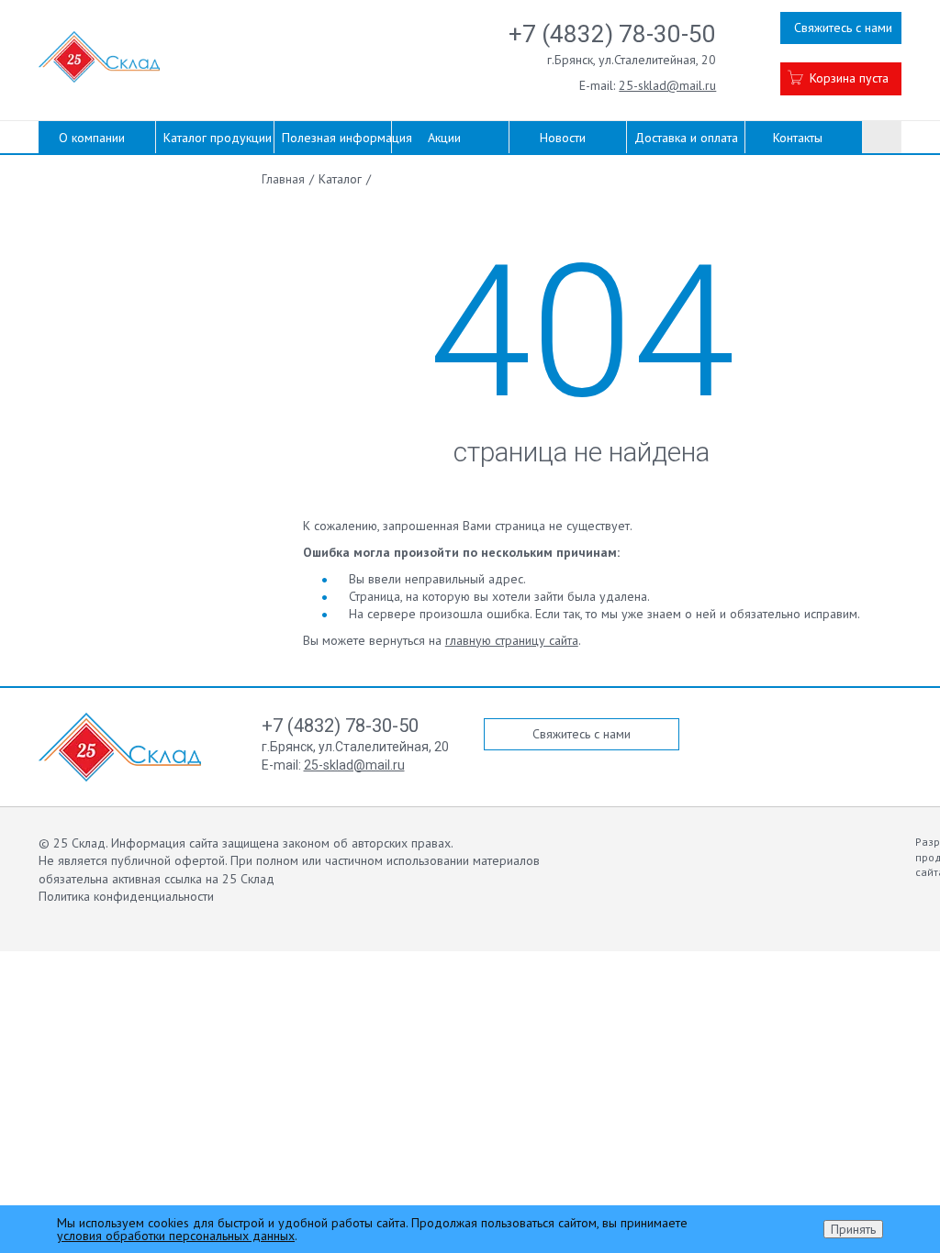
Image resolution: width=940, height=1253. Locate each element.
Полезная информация (336, 137)
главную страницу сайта (511, 640)
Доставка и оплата (686, 137)
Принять (853, 1229)
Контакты (797, 137)
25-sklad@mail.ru (667, 85)
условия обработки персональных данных (176, 1235)
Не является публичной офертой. (133, 860)
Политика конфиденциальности (126, 896)
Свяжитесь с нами (843, 27)
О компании (92, 137)
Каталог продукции (217, 137)
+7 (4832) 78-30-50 (612, 34)
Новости (563, 137)
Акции (444, 137)
